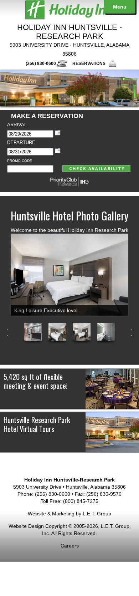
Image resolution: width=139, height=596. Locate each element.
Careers (70, 546)
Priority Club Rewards (69, 181)
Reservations (88, 63)
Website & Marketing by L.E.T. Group (69, 513)
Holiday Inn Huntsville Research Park (69, 10)
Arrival (17, 124)
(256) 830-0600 (41, 63)
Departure (21, 142)
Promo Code (19, 161)
